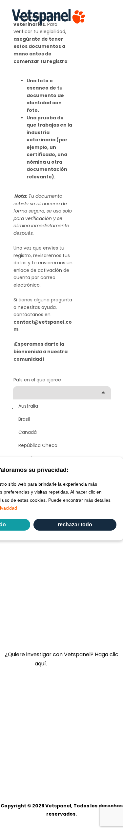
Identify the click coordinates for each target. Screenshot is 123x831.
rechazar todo (75, 524)
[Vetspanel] (48, 17)
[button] (108, 16)
